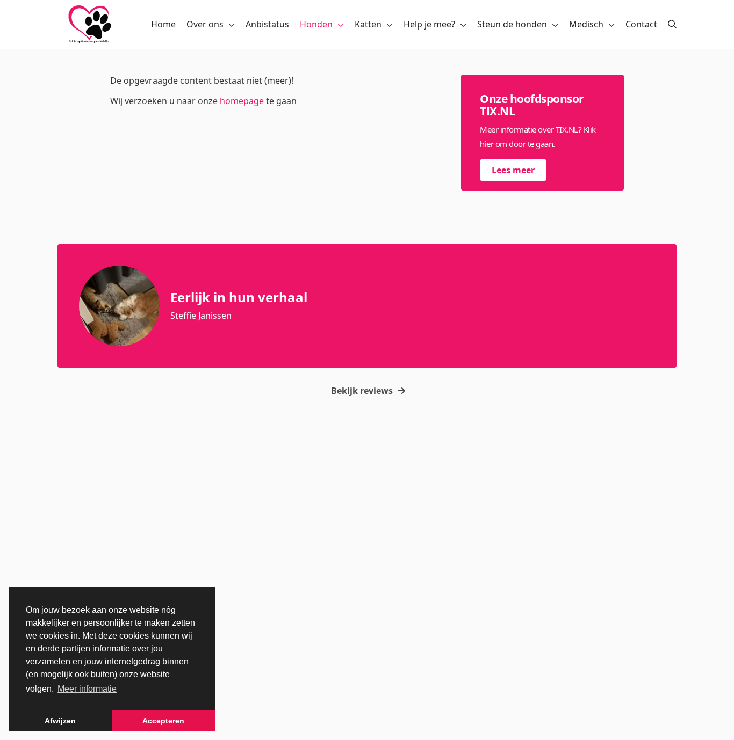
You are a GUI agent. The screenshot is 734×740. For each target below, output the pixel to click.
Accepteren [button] (163, 720)
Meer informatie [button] (87, 688)
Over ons (205, 24)
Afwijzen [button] (60, 720)
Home (163, 24)
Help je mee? (429, 24)
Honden (316, 24)
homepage (242, 101)
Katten (368, 24)
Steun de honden (512, 24)
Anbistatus (267, 24)
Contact (641, 24)
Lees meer (513, 170)
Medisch (586, 24)
